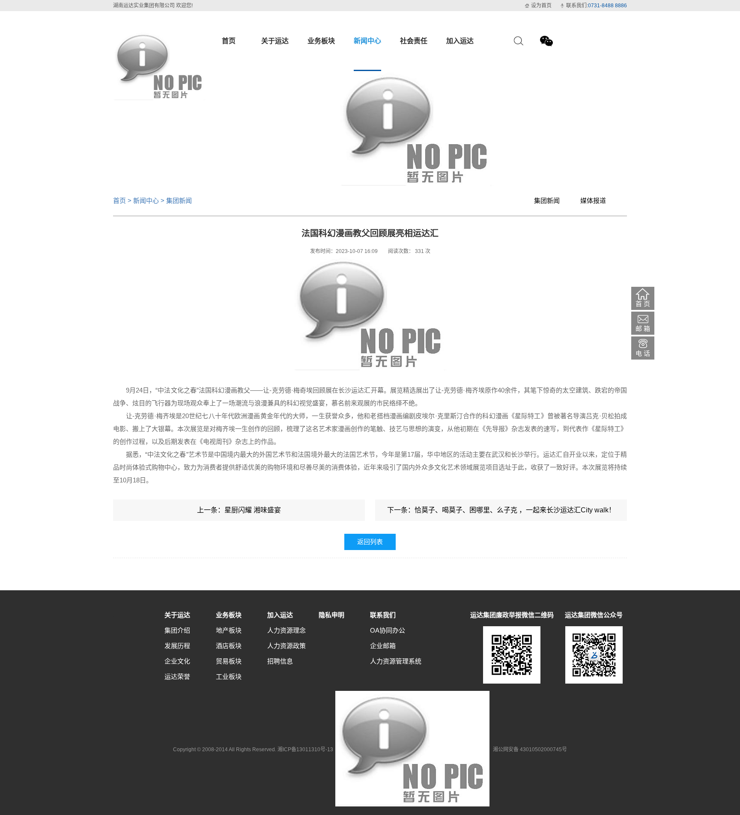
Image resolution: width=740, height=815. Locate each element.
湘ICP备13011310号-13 (305, 750)
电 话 (643, 353)
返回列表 (370, 541)
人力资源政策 (286, 645)
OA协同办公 (387, 630)
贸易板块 (229, 661)
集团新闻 (547, 200)
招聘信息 (280, 661)
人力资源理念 (286, 630)
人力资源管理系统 (395, 661)
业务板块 (229, 615)
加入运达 (280, 615)
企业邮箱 (383, 645)
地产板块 (229, 630)
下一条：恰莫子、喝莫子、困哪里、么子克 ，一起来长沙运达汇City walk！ (501, 510)
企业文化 (177, 661)
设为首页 (541, 6)
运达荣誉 (177, 676)
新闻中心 (146, 200)
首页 (119, 200)
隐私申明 (331, 615)
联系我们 (383, 615)
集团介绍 (177, 630)
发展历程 (177, 645)
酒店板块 (229, 645)
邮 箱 (643, 328)
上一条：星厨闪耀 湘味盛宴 (239, 510)
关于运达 (177, 615)
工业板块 (229, 676)
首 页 (643, 303)
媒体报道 (593, 200)
